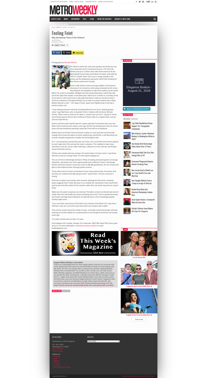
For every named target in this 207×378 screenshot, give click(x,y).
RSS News (57, 367)
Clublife (64, 27)
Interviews (75, 19)
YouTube (56, 363)
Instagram (56, 365)
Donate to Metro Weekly (76, 1)
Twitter (55, 358)
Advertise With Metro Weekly (59, 1)
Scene (92, 19)
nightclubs (65, 291)
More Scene (139, 319)
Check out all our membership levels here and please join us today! (86, 285)
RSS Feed (151, 376)
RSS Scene (66, 367)
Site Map (145, 376)
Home (53, 27)
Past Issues (138, 376)
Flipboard (56, 361)
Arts (84, 19)
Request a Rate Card (122, 19)
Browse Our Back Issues (106, 1)
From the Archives (104, 19)
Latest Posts (134, 119)
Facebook (56, 356)
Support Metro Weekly (60, 24)
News (66, 19)
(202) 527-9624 (57, 349)
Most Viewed (126, 119)
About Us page (57, 351)
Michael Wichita (70, 62)
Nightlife (58, 27)
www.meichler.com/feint (88, 226)
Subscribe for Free (91, 1)
